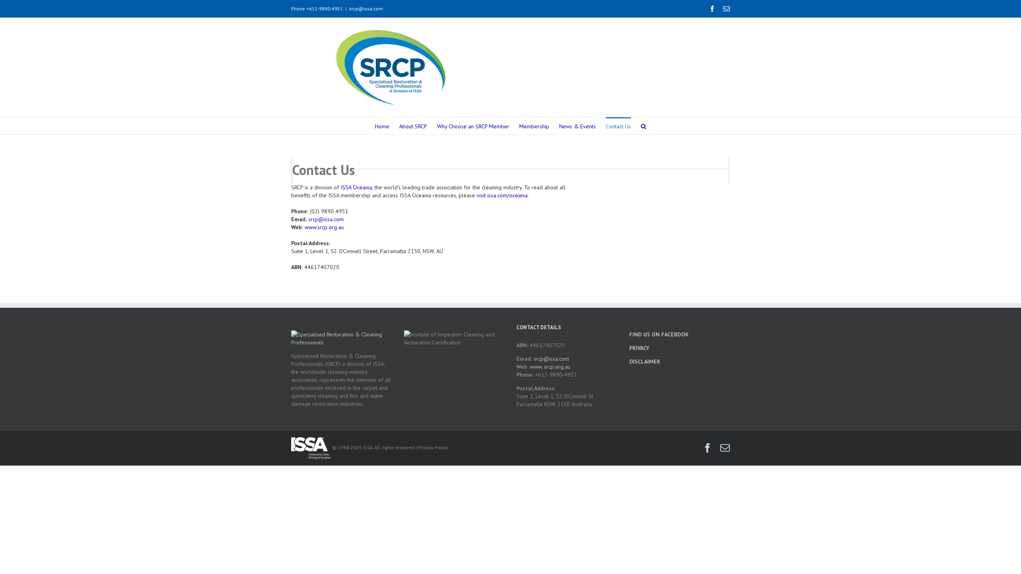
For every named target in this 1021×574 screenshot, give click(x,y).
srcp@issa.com (366, 9)
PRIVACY (639, 348)
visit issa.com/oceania (502, 195)
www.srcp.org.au (324, 227)
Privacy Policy (433, 447)
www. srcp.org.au (550, 366)
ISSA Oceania (356, 187)
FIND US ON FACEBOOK (659, 334)
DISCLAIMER (644, 361)
